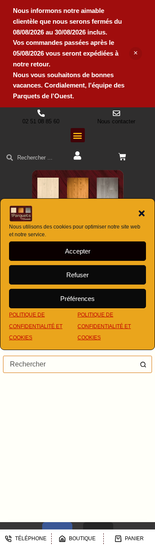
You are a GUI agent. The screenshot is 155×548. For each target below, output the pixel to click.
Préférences (77, 298)
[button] (141, 213)
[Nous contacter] (116, 113)
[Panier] (122, 157)
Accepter (77, 251)
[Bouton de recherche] (143, 364)
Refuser (77, 275)
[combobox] (69, 364)
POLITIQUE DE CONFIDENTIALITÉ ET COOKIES (35, 326)
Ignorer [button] (135, 53)
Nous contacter (116, 121)
